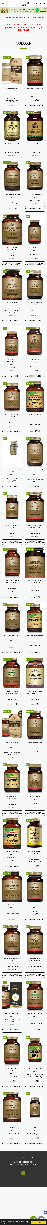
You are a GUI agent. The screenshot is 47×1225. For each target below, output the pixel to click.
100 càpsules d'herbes (35, 152)
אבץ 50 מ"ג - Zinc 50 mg (35, 194)
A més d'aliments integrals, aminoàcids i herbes (35, 861)
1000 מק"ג (12, 533)
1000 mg (35, 752)
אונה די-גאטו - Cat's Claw (35, 415)
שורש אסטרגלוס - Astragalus (12, 797)
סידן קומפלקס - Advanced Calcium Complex (35, 471)
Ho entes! (38, 1222)
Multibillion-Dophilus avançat (12, 744)
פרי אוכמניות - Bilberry (12, 852)
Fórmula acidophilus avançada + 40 (12, 90)
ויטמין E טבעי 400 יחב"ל (35, 247)
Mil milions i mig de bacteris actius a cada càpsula (12, 100)
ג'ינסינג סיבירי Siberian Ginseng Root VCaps (12, 692)
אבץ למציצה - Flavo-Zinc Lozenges (12, 416)
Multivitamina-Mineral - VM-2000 (35, 853)
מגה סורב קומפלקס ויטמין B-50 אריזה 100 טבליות (12, 471)
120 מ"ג (12, 256)
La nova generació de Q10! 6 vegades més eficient (35, 1134)
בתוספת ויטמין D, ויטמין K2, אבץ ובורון (35, 480)
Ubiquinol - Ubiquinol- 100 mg (35, 1126)
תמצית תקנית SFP (35, 424)
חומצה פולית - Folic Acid (35, 905)
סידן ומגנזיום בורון (35, 366)
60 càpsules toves (35, 533)
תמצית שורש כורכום (35, 1068)
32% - (27, 58)
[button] (3, 3)
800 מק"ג (35, 911)
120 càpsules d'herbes (12, 152)
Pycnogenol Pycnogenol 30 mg (35, 90)
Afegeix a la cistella (13, 975)
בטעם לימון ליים (12, 423)
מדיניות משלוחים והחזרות (23, 1167)
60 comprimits (34, 699)
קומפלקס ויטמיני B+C (12, 303)
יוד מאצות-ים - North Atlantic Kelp (35, 145)
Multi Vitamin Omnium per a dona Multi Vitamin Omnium (35, 692)
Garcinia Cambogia (12, 203)
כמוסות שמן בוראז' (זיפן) (12, 1077)
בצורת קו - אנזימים (12, 478)
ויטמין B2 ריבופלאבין (35, 796)
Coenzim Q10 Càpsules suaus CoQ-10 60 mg (35, 526)
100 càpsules (12, 368)
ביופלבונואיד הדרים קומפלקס (35, 743)
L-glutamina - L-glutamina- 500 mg (35, 959)
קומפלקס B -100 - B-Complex (12, 1126)
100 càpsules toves (35, 255)
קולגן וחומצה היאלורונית (12, 1014)
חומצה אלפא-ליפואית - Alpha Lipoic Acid (12, 248)
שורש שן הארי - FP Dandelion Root (12, 360)
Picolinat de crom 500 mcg (12, 145)
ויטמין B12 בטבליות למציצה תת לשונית (12, 526)
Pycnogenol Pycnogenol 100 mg (35, 304)
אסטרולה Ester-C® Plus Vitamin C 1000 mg (12, 582)
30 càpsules (35, 97)
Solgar (11, 93)
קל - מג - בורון (35, 359)
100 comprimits (35, 200)
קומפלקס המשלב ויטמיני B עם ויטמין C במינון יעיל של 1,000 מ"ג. (12, 310)
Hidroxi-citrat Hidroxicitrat (12, 194)
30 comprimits (34, 590)
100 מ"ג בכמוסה (35, 803)
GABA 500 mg (12, 905)
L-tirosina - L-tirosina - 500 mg (12, 959)
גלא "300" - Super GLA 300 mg (12, 1069)
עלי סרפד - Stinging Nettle (35, 636)
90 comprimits (12, 589)
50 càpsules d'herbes (12, 644)
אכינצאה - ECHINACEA (35, 1014)
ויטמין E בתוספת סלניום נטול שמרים (12, 637)
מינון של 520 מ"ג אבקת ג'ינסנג (12, 700)
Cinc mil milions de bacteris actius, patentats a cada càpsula (12, 752)
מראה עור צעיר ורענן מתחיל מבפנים (12, 1020)
